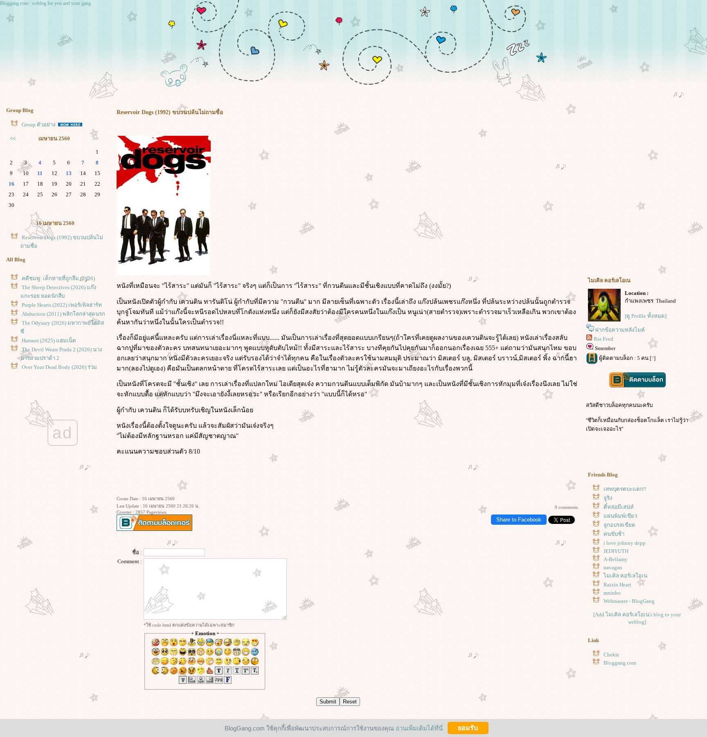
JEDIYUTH (615, 551)
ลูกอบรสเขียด (619, 525)
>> (96, 138)
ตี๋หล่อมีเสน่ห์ (618, 507)
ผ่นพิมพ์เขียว (620, 516)
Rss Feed (603, 339)
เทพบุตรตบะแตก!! (624, 489)
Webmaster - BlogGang (629, 601)
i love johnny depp (624, 543)
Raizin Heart (617, 585)
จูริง (607, 498)
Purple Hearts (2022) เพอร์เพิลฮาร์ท (62, 305)
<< (13, 138)
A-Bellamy (615, 559)
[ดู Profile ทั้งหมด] (645, 316)
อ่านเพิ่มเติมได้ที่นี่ (419, 727)
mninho (612, 593)
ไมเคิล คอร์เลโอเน (625, 576)
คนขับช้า (613, 534)
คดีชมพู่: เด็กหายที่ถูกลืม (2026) (58, 278)
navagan (612, 567)
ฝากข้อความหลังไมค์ (620, 330)
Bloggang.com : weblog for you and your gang (45, 3)
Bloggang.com (619, 663)
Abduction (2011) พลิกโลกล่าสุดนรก (63, 314)
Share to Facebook (518, 520)
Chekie (611, 655)
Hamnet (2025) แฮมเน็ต (49, 340)
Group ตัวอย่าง (39, 124)
